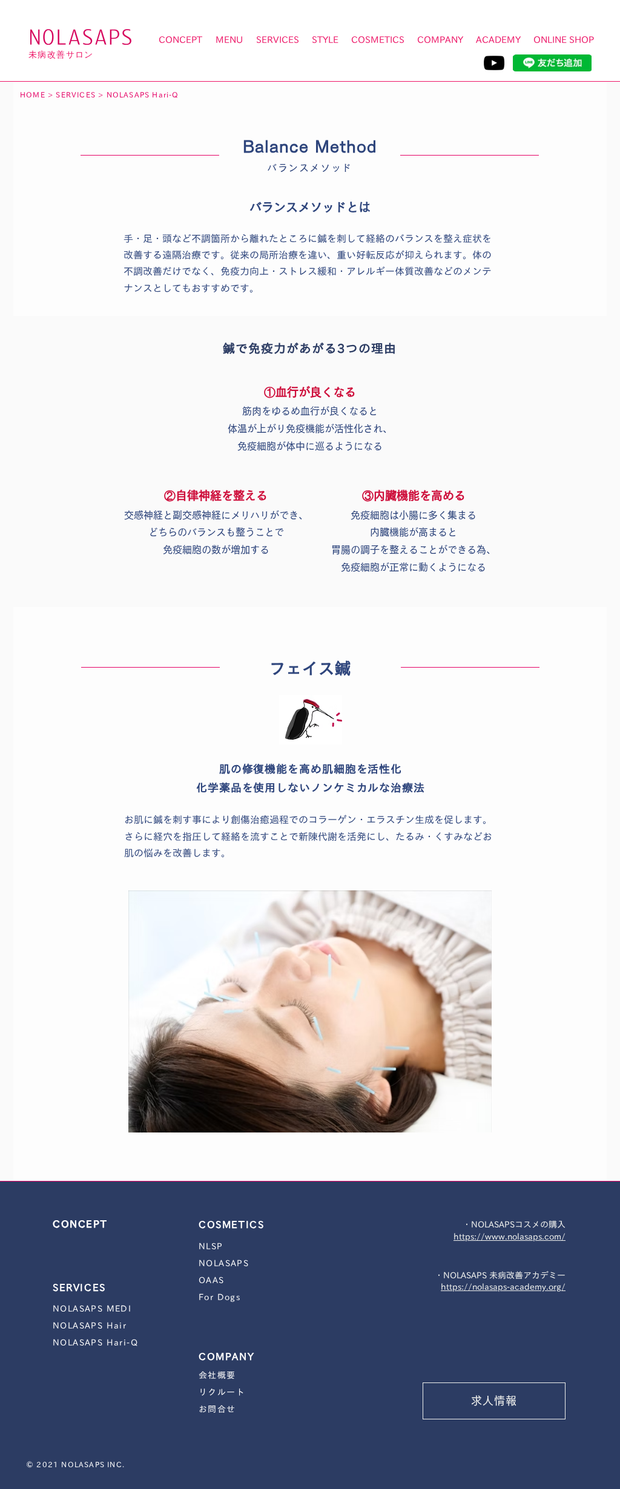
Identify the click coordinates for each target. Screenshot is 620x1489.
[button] (229, 40)
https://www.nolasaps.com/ (509, 1236)
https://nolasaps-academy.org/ (503, 1287)
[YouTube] (494, 63)
